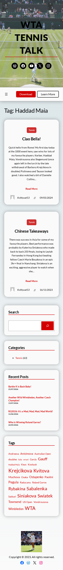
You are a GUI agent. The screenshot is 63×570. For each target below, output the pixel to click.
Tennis (32, 130)
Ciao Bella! (31, 138)
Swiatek (45, 495)
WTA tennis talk (31, 37)
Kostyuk (32, 464)
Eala (20, 459)
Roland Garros (39, 482)
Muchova (14, 477)
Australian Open (42, 454)
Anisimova (26, 453)
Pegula (13, 482)
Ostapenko (36, 477)
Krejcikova (20, 470)
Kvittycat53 (23, 197)
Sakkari (12, 496)
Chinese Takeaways (31, 231)
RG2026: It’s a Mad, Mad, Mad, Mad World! (30, 411)
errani (26, 459)
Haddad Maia (14, 464)
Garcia (33, 459)
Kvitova (41, 471)
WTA (30, 508)
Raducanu (25, 482)
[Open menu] (6, 94)
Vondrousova (41, 501)
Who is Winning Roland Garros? (24, 422)
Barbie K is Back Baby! (19, 386)
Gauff (42, 459)
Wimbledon (15, 509)
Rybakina (16, 488)
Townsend (14, 502)
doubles (12, 459)
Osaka (24, 477)
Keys (23, 464)
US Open (27, 501)
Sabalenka (37, 488)
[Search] (47, 325)
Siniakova (26, 496)
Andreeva (13, 453)
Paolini (49, 477)
